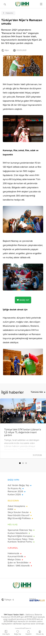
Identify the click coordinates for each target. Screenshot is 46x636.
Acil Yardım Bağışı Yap (18, 485)
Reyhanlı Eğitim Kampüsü (20, 536)
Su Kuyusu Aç (14, 488)
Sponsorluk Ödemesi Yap (20, 530)
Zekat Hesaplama (16, 506)
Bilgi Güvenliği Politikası (19, 518)
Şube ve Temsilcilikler (18, 562)
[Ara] (5, 4)
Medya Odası (14, 559)
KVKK (10, 509)
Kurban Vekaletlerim (18, 533)
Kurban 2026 (14, 494)
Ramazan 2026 (15, 491)
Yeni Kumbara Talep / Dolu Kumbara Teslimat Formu (21, 540)
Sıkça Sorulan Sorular (18, 512)
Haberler (9, 13)
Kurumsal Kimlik (15, 556)
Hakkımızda (13, 553)
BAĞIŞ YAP (24, 300)
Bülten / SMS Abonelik (19, 565)
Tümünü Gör (37, 392)
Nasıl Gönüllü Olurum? (18, 515)
